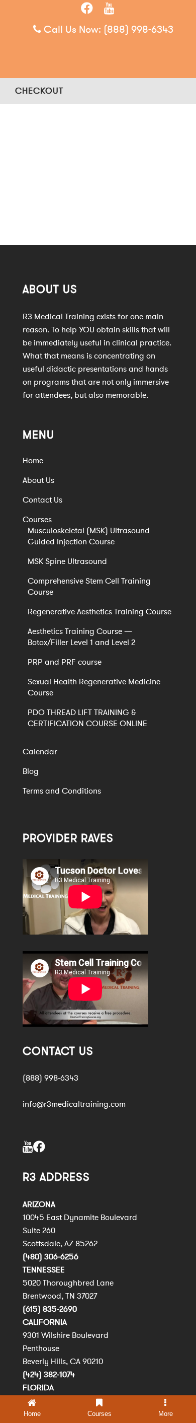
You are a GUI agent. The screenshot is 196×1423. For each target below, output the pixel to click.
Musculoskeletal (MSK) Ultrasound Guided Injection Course (89, 536)
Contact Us (42, 500)
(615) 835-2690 (50, 1309)
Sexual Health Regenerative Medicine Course (94, 687)
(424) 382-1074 (49, 1374)
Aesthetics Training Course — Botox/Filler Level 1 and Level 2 (81, 637)
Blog (31, 771)
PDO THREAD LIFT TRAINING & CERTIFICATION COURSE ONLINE (87, 718)
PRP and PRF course (65, 662)
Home (33, 460)
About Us (38, 480)
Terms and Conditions (62, 791)
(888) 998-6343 (138, 29)
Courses (37, 519)
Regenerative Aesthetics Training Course (99, 611)
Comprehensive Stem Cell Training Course (89, 587)
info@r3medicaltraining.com (74, 1104)
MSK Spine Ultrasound (67, 561)
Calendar (40, 751)
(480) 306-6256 (50, 1256)
